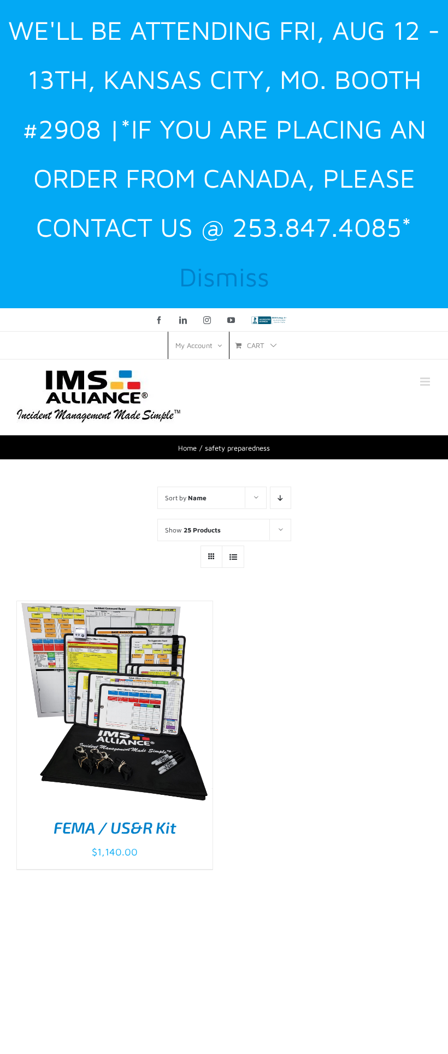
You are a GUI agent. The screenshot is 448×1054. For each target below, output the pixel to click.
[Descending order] (280, 498)
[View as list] (233, 556)
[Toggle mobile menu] (426, 381)
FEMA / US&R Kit (115, 827)
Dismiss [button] (224, 276)
